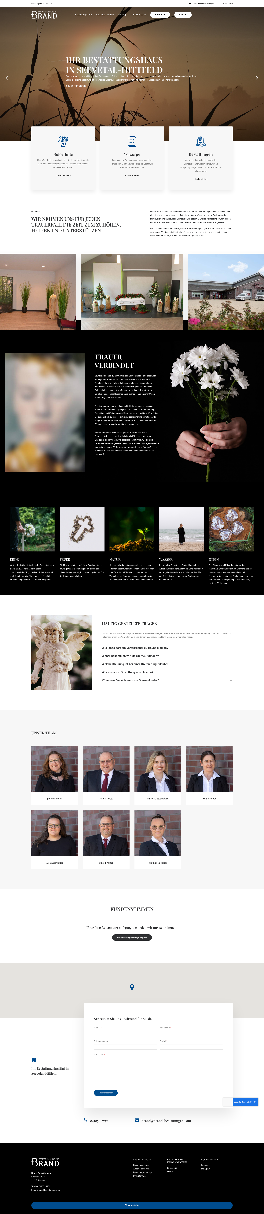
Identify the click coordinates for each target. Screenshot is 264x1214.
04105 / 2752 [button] (99, 1120)
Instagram (205, 1169)
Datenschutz (173, 1171)
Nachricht (99, 1054)
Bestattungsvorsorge (142, 1172)
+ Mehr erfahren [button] (63, 175)
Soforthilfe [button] (133, 1205)
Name (97, 1028)
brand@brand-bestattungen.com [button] (166, 1120)
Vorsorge (122, 14)
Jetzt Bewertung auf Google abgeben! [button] (132, 937)
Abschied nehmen (105, 14)
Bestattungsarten (83, 14)
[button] (76, 82)
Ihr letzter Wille (138, 14)
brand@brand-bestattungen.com (205, 3)
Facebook (205, 1165)
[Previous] (7, 80)
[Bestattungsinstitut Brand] (44, 15)
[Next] (257, 80)
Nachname (165, 1028)
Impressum (172, 1168)
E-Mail (163, 1041)
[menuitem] (203, 3)
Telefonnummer (101, 1041)
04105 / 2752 (228, 3)
